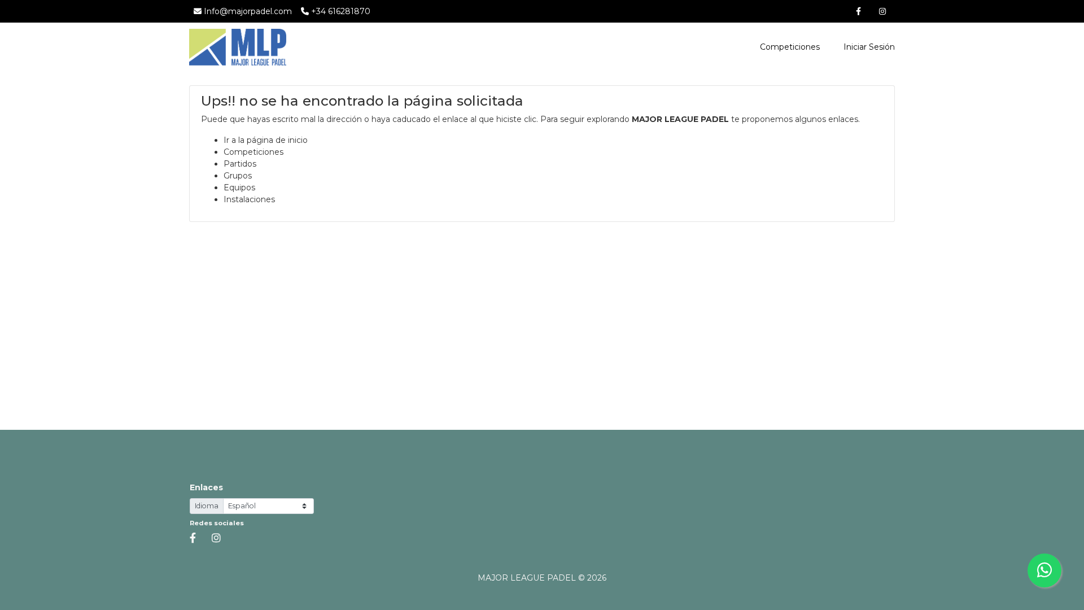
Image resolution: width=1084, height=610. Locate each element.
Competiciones (790, 47)
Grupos (238, 176)
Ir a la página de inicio (266, 140)
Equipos (239, 187)
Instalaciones (249, 199)
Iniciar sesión (868, 47)
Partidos (240, 164)
